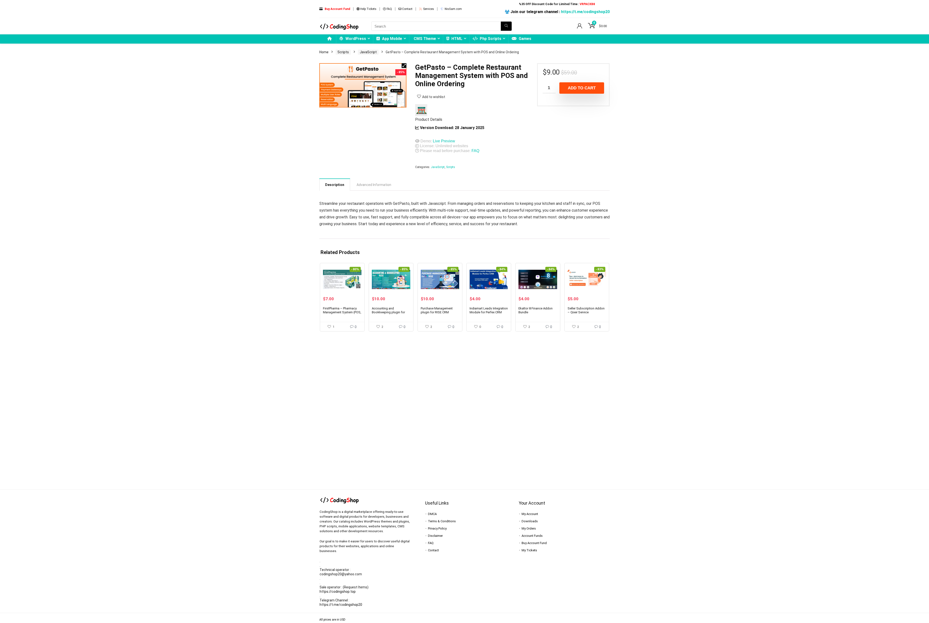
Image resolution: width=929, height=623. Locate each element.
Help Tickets (368, 9)
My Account (530, 514)
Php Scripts (490, 38)
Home (324, 52)
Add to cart (582, 88)
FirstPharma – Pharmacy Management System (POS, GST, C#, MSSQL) (342, 312)
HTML (456, 38)
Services (428, 9)
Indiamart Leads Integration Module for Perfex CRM (489, 310)
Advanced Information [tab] (374, 185)
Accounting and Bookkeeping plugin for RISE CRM (388, 312)
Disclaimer (435, 536)
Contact (406, 9)
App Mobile (391, 38)
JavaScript (368, 52)
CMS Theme (425, 38)
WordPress (355, 38)
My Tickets (529, 550)
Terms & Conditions (442, 521)
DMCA (432, 514)
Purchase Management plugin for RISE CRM (437, 310)
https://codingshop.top (338, 591)
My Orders (529, 528)
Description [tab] (334, 185)
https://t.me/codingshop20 (585, 11)
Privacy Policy (437, 528)
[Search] (506, 26)
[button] (404, 65)
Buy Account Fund (534, 543)
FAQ (389, 9)
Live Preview (444, 141)
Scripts (343, 52)
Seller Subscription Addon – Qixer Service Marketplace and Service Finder (586, 314)
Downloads (530, 521)
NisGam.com (453, 9)
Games (524, 38)
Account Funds (532, 536)
